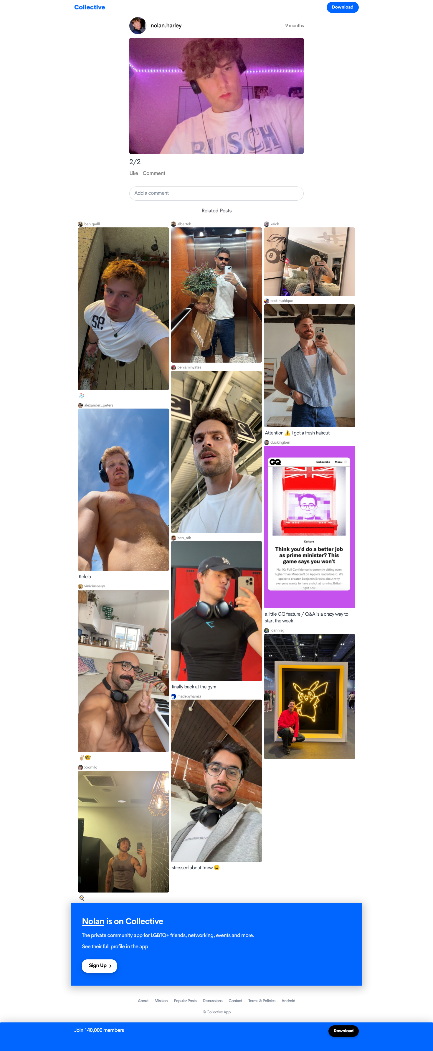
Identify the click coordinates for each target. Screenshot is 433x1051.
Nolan (93, 921)
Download (342, 7)
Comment (154, 173)
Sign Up (97, 966)
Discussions (212, 1001)
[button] (216, 193)
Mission (161, 1001)
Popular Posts (185, 1001)
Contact (235, 1001)
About (143, 1001)
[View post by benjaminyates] (216, 452)
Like (133, 173)
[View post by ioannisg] (309, 696)
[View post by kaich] (309, 261)
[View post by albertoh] (216, 294)
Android (288, 1001)
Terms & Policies (261, 1001)
